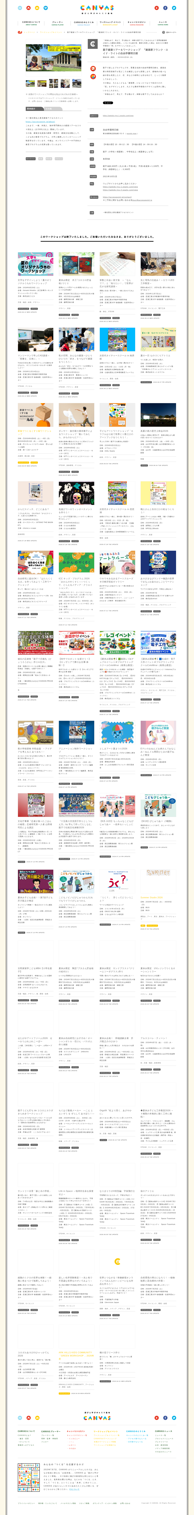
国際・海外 (104, 1309)
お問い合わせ (125, 1503)
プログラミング (78, 618)
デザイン (58, 158)
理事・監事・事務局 (49, 1439)
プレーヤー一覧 (47, 1435)
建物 (40, 158)
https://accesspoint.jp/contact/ (117, 197)
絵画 (29, 302)
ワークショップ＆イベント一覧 (107, 1435)
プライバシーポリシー (26, 1503)
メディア (67, 1141)
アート (149, 916)
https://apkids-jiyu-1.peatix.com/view (118, 116)
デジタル (28, 386)
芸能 (115, 1133)
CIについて (74, 1489)
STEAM (111, 311)
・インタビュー (73, 1439)
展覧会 (143, 916)
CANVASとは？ (24, 1435)
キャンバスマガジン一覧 (77, 1435)
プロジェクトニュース (164, 1439)
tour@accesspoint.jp (142, 200)
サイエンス (152, 308)
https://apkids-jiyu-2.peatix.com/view (120, 190)
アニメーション (64, 783)
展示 (143, 925)
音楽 (24, 780)
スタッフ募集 (84, 1503)
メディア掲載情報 (162, 1448)
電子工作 (161, 308)
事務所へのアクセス (26, 1445)
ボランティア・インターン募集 (105, 1503)
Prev (29, 58)
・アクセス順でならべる (136, 1439)
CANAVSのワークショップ (105, 1439)
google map (132, 133)
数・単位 (103, 311)
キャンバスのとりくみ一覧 (137, 1435)
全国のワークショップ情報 (105, 1442)
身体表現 (69, 465)
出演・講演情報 (161, 1445)
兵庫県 (20, 456)
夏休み (161, 916)
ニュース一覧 (160, 1435)
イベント (34, 308)
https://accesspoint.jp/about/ (40, 122)
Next (78, 58)
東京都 (48, 158)
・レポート (71, 1445)
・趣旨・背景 (23, 1439)
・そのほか (71, 1448)
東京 (155, 916)
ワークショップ (23, 308)
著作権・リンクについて (47, 1503)
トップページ (29, 32)
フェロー (45, 1442)
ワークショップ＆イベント (51, 32)
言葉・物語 (22, 302)
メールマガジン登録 (68, 1503)
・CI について (24, 1442)
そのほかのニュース (163, 1452)
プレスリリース (161, 1442)
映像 (142, 459)
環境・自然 (114, 379)
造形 (69, 308)
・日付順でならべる (134, 1442)
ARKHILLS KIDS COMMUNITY (71, 1384)
